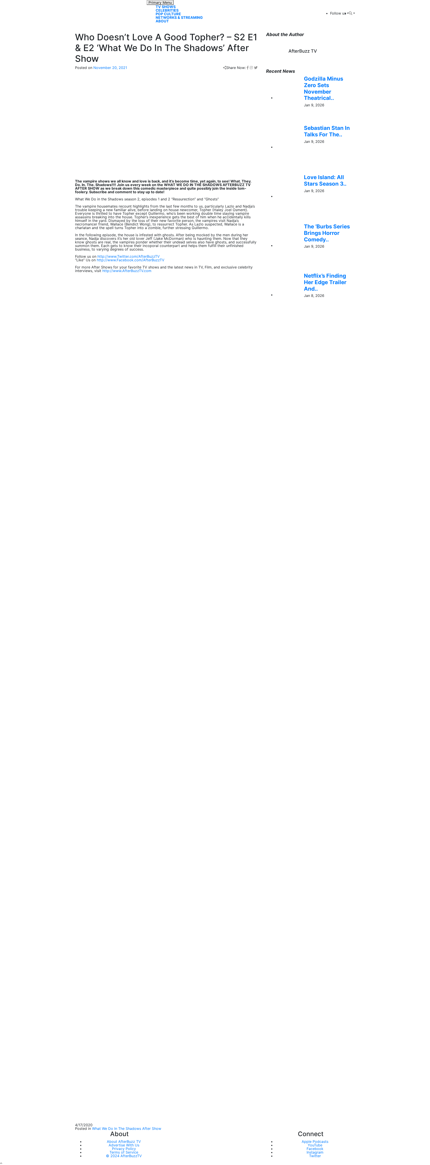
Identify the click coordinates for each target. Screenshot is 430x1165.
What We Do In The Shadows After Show (126, 1128)
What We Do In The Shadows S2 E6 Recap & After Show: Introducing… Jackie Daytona (148, 892)
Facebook (315, 1148)
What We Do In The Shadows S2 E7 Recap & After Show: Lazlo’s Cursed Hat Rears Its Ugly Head (157, 881)
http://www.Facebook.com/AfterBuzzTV (130, 260)
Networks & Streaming (179, 17)
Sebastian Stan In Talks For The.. (327, 131)
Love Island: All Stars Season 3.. (325, 180)
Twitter (315, 1156)
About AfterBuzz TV (124, 1141)
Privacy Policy (124, 1148)
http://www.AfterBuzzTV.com (126, 270)
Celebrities (167, 10)
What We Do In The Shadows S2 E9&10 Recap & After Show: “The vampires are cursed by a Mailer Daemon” (158, 858)
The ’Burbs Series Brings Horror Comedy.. (327, 233)
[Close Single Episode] (110, 514)
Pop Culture (168, 14)
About (162, 21)
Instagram (315, 1152)
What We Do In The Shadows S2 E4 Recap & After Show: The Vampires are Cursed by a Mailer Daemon (162, 913)
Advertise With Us (124, 1145)
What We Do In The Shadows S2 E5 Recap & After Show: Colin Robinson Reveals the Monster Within (160, 903)
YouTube (315, 1145)
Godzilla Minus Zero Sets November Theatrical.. (323, 88)
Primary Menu (160, 2)
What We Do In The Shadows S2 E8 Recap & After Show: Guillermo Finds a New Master (149, 870)
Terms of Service (124, 1152)
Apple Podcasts (315, 1141)
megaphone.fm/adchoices (166, 590)
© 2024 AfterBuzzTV (124, 1156)
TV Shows (166, 6)
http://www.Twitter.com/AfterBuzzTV (128, 256)
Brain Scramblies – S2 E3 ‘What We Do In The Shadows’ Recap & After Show (139, 924)
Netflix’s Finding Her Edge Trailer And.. (325, 282)
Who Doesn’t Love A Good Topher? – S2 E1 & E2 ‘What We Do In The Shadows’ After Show (152, 935)
